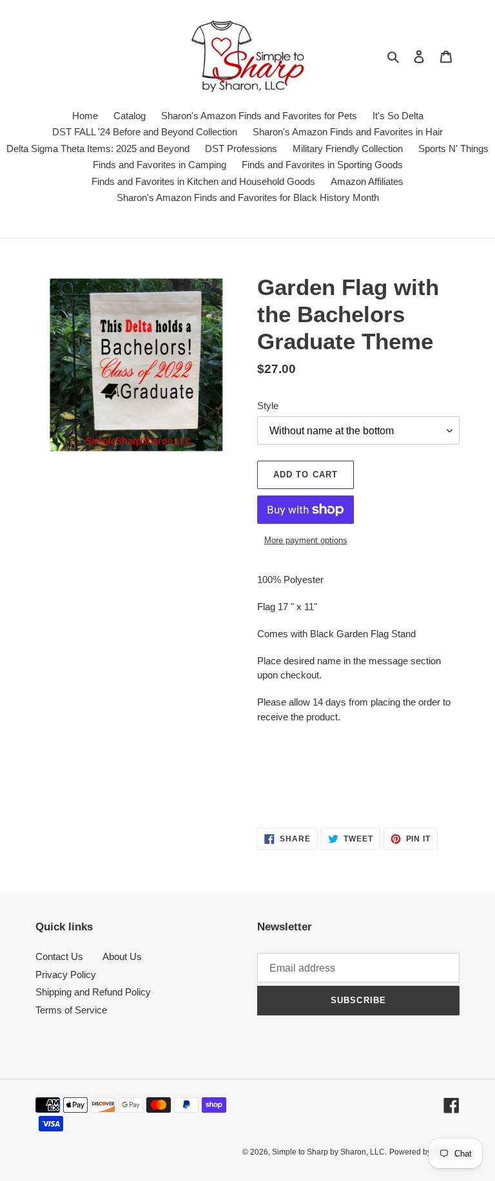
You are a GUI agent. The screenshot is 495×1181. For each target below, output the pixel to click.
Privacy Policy (65, 974)
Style (267, 405)
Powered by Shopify (424, 1152)
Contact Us (59, 956)
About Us (122, 956)
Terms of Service (71, 1009)
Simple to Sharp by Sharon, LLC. (329, 1152)
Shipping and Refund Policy (93, 991)
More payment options (305, 540)
